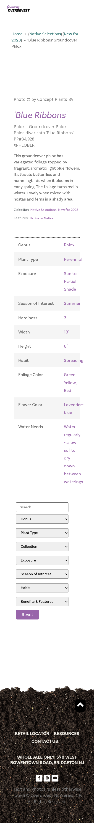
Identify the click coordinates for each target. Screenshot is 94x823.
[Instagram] (47, 778)
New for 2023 (68, 210)
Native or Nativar (42, 218)
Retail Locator (32, 733)
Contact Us (44, 741)
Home (17, 34)
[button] (85, 8)
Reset (27, 615)
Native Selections (45, 34)
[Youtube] (55, 778)
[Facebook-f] (39, 778)
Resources (66, 733)
